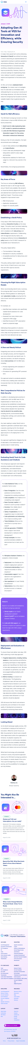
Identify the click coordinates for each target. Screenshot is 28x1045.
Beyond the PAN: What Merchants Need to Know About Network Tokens (13, 863)
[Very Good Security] (4, 2)
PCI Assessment (4, 973)
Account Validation (18, 980)
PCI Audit (3, 971)
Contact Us (16, 1014)
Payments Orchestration (6, 946)
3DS (15, 981)
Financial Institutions (18, 953)
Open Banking (4, 956)
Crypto (15, 946)
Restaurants (16, 960)
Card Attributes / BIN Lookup (20, 978)
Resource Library (18, 991)
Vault (2, 951)
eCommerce (16, 951)
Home (2, 51)
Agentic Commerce (18, 944)
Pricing (15, 1016)
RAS (2, 1016)
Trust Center (17, 996)
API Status (3, 1014)
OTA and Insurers (18, 958)
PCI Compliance (4, 948)
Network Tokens (17, 968)
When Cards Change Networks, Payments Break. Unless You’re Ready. (13, 904)
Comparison (16, 1019)
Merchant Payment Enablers (20, 956)
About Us (16, 1011)
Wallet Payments (17, 983)
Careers (16, 1013)
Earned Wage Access (19, 950)
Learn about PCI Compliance (7, 978)
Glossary (16, 1000)
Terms (4, 1040)
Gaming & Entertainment (19, 955)
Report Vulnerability (20, 1040)
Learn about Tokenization (6, 976)
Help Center (3, 1011)
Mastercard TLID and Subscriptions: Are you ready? (12, 820)
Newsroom (16, 993)
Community (3, 1013)
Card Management (5, 944)
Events (15, 1018)
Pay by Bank (17, 973)
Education (16, 998)
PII (1, 950)
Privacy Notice (11, 1040)
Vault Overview (4, 1003)
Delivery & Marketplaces (19, 948)
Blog (5, 51)
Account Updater (18, 969)
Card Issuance (4, 953)
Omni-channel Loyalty (6, 955)
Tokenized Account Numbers (20, 975)
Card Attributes (4, 996)
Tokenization (3, 958)
